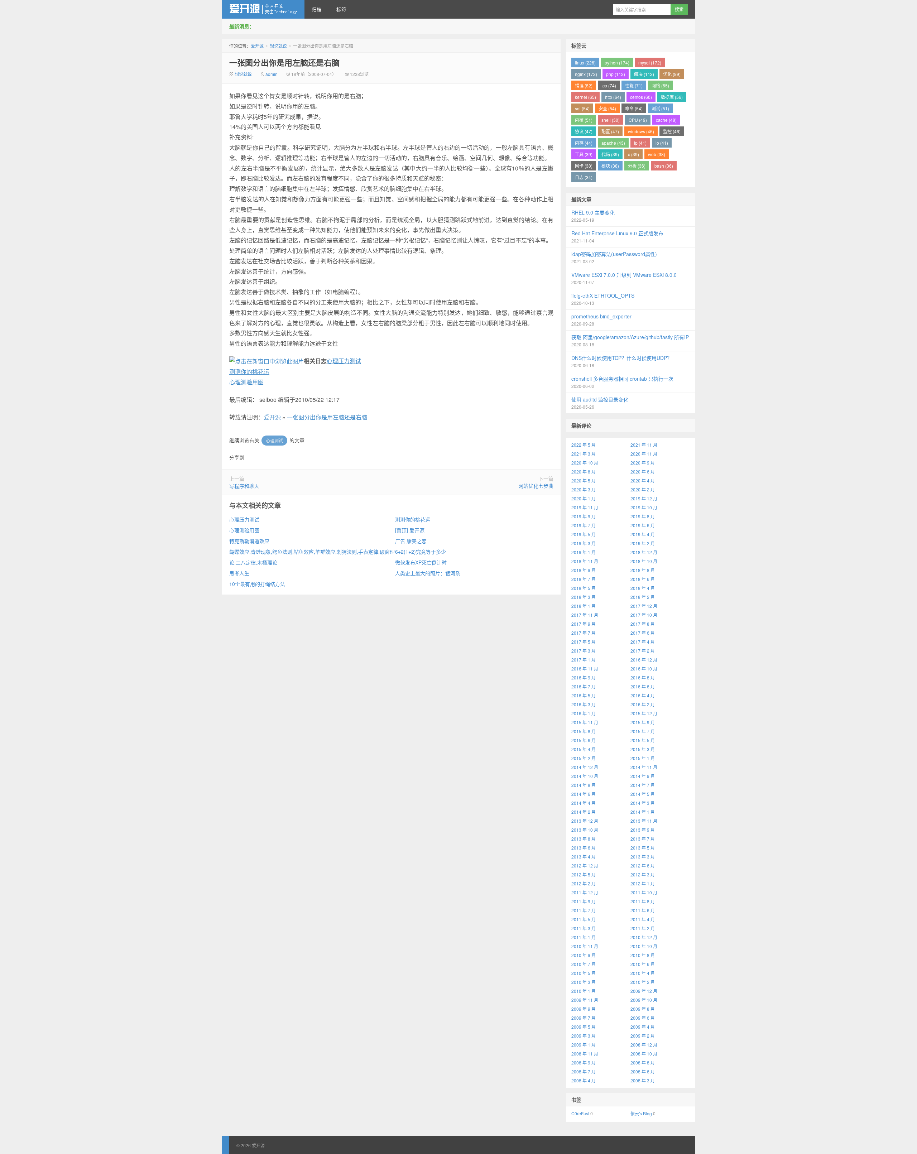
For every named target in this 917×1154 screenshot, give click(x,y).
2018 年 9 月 (583, 570)
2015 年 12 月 (643, 713)
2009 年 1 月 (583, 1045)
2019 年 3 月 (583, 543)
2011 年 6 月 (642, 910)
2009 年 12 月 (643, 991)
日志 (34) (583, 177)
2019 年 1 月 (583, 552)
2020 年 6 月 (642, 471)
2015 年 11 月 (584, 722)
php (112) (615, 74)
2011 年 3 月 (583, 928)
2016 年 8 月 (642, 677)
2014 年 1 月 (642, 812)
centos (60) (641, 97)
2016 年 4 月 (642, 695)
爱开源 (263, 9)
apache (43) (613, 143)
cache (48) (666, 120)
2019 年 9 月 (583, 516)
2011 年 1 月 (583, 937)
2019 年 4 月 (642, 534)
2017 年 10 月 (643, 615)
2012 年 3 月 (642, 874)
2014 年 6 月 (583, 794)
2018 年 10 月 (643, 561)
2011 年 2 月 (642, 928)
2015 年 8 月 (583, 731)
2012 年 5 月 (583, 874)
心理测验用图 (246, 382)
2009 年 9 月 (583, 1009)
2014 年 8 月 (583, 785)
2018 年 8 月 (642, 570)
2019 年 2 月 (642, 543)
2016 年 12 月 (643, 660)
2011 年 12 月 (584, 892)
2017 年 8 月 (642, 624)
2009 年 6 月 (642, 1018)
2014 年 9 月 (642, 776)
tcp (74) (608, 85)
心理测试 (274, 440)
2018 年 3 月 (583, 597)
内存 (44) (583, 143)
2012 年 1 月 (642, 883)
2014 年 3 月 (642, 803)
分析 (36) (636, 166)
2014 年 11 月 (643, 767)
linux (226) (585, 62)
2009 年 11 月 (584, 1000)
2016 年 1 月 (583, 713)
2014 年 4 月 (583, 803)
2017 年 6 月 (642, 633)
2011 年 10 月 (643, 892)
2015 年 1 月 (642, 758)
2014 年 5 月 (642, 794)
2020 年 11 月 (643, 454)
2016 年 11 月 (584, 668)
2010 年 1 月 (583, 991)
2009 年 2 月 (642, 1036)
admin (271, 74)
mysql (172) (649, 62)
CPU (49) (638, 120)
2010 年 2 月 (642, 982)
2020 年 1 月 (583, 498)
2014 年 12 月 (584, 767)
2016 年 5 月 (583, 695)
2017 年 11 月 (584, 615)
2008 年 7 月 (583, 1071)
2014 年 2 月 (583, 812)
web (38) (656, 154)
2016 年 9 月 (583, 677)
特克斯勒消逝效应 (249, 540)
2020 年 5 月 (583, 480)
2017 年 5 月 (583, 642)
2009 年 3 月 (583, 1036)
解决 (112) (644, 74)
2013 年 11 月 (643, 821)
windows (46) (641, 131)
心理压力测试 (344, 361)
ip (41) (640, 143)
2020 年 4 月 (642, 480)
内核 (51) (583, 120)
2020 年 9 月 (642, 463)
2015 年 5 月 (642, 740)
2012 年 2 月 (583, 883)
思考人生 (239, 573)
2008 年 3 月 (642, 1080)
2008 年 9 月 (583, 1062)
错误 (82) (583, 85)
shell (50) (610, 120)
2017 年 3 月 (583, 651)
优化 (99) (672, 74)
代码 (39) (610, 154)
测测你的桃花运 (249, 371)
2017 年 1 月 (583, 660)
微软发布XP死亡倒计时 (421, 562)
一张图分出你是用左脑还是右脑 (284, 62)
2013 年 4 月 (583, 857)
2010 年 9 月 (583, 955)
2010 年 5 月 (583, 973)
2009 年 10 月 (643, 1000)
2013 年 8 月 (583, 839)
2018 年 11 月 (584, 561)
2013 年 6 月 (583, 848)
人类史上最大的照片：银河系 (427, 573)
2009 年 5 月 (583, 1027)
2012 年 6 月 (642, 865)
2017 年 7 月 (583, 633)
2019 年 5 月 (583, 534)
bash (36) (663, 166)
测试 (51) (660, 108)
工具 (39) (583, 154)
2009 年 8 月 (642, 1009)
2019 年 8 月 (642, 516)
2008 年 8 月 (642, 1062)
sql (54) (582, 108)
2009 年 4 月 (642, 1027)
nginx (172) (586, 74)
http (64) (613, 97)
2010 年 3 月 (583, 982)
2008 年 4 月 (583, 1080)
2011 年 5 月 (583, 919)
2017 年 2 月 (642, 651)
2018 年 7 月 (583, 579)
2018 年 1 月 (583, 606)
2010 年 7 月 (583, 964)
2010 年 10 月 (643, 946)
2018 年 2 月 (642, 597)
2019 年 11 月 (584, 507)
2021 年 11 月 (643, 445)
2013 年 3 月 (642, 857)
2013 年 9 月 (642, 830)
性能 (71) (634, 85)
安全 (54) (607, 108)
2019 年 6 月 (642, 525)
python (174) (617, 62)
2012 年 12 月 (584, 865)
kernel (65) (585, 97)
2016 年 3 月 (583, 704)
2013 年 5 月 (642, 848)
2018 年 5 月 (583, 588)
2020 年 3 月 (583, 489)
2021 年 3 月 (583, 454)
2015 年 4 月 (583, 749)
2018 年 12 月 (643, 552)
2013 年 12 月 (584, 821)
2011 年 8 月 (642, 901)
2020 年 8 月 (583, 471)
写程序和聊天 (244, 485)
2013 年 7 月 (642, 839)
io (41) (662, 143)
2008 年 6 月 (642, 1071)
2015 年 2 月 (583, 758)
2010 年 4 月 (642, 973)
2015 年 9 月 (642, 722)
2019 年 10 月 (643, 507)
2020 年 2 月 (642, 489)
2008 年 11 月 (584, 1053)
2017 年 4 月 (642, 642)
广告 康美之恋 (411, 540)
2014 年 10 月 (584, 776)
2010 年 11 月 (584, 946)
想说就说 (278, 46)
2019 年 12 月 (643, 498)
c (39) (633, 154)
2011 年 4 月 (642, 919)
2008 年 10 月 (643, 1053)
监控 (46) (672, 131)
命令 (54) (634, 108)
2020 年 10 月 (584, 463)
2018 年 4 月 (642, 588)
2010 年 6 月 (642, 964)
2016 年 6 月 (642, 686)
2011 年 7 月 (583, 910)
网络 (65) (660, 85)
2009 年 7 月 (583, 1018)
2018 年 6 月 (642, 579)
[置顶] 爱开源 (409, 530)
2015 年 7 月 (642, 731)
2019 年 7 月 (583, 525)
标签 (341, 9)
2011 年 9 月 (583, 901)
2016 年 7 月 (583, 686)
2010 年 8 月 (642, 955)
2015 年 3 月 (642, 749)
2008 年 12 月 (643, 1045)
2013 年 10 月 (584, 830)
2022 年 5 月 (583, 445)
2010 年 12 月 (643, 937)
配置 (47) (610, 131)
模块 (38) (610, 166)
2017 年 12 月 (643, 606)
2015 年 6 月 (583, 740)
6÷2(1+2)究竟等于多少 (420, 551)
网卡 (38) (583, 166)
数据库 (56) (672, 97)
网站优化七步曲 (535, 485)
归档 (317, 9)
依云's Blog (641, 1113)
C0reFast (580, 1113)
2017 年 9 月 (583, 624)
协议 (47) (583, 131)
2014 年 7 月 (642, 785)
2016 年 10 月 (643, 668)
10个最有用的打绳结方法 (257, 583)
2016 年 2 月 (642, 704)
